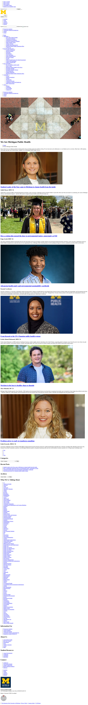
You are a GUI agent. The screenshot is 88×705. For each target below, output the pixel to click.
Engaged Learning (7, 516)
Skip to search (6, 3)
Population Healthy (10, 68)
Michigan (5, 578)
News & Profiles (7, 63)
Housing (5, 562)
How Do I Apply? (7, 641)
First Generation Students (8, 531)
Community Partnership (8, 503)
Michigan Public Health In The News (14, 67)
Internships (5, 567)
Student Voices (6, 608)
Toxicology (5, 614)
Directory (5, 667)
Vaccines (5, 618)
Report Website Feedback (8, 666)
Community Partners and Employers (11, 632)
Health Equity (6, 553)
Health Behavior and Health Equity (11, 544)
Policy (4, 589)
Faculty (7, 58)
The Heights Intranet (7, 664)
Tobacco (5, 613)
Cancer (4, 497)
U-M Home (38, 703)
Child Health (6, 499)
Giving (4, 32)
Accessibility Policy (7, 5)
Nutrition (5, 580)
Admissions (5, 36)
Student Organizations (8, 607)
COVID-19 (5, 496)
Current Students (7, 630)
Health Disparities (7, 552)
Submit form (19, 26)
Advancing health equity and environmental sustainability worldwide (25, 286)
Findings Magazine (10, 72)
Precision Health (6, 594)
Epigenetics (5, 523)
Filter (18, 461)
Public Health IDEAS (11, 56)
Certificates (5, 654)
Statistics (5, 605)
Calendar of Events (10, 81)
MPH (4, 573)
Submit (18, 9)
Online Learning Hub (10, 62)
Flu (4, 533)
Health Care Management (8, 548)
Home (4, 35)
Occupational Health (7, 583)
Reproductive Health (7, 598)
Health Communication (8, 551)
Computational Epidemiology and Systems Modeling (14, 505)
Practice (5, 593)
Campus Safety (31, 703)
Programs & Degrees (10, 38)
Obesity (5, 582)
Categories (4, 458)
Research (5, 599)
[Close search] (21, 9)
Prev (4, 450)
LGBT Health (6, 568)
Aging (4, 486)
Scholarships (6, 600)
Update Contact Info (7, 665)
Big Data (5, 492)
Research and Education (8, 48)
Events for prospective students (13, 41)
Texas (4, 612)
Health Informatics (7, 554)
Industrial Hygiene (7, 563)
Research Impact (9, 51)
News (4, 643)
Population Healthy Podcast (12, 69)
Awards (5, 491)
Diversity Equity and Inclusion (10, 515)
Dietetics (5, 510)
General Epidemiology (8, 537)
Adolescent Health (7, 484)
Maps (4, 647)
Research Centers (10, 57)
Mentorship (5, 577)
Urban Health (6, 615)
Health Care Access (7, 547)
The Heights (8, 79)
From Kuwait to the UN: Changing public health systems (20, 336)
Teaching (5, 610)
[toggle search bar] (5, 16)
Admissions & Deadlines (11, 40)
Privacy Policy (24, 703)
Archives (4, 474)
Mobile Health (6, 579)
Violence (5, 620)
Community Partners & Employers (10, 30)
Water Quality (6, 621)
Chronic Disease (6, 500)
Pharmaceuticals (6, 588)
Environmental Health (8, 518)
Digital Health (6, 511)
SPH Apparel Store (10, 83)
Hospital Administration (8, 559)
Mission (7, 86)
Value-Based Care (7, 619)
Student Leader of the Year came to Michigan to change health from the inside (28, 187)
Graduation (5, 655)
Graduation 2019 (7, 542)
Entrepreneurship (7, 517)
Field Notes (5, 528)
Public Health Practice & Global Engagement (16, 60)
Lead (4, 571)
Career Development (7, 653)
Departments (9, 53)
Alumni (5, 31)
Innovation (5, 566)
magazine (7, 644)
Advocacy (5, 485)
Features (5, 527)
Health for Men (6, 556)
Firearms (5, 530)
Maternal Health (6, 574)
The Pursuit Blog (9, 71)
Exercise (5, 525)
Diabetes (5, 508)
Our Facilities (9, 88)
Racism (5, 597)
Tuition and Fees (9, 43)
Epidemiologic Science (8, 521)
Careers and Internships (11, 61)
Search (2, 9)
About (4, 84)
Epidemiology (6, 522)
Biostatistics (5, 494)
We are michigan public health (12, 64)
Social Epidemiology (7, 603)
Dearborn (5, 506)
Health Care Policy (7, 549)
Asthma (5, 490)
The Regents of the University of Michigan (11, 703)
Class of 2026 (6, 502)
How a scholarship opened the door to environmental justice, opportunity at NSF (29, 236)
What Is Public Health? (8, 623)
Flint (4, 532)
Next (4, 455)
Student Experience (10, 77)
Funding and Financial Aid (12, 45)
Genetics (5, 538)
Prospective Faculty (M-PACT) (10, 634)
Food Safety (6, 536)
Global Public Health (7, 541)
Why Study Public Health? (12, 37)
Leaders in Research (10, 50)
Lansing (5, 569)
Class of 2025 (6, 501)
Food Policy (6, 535)
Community (5, 74)
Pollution (5, 590)
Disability (5, 512)
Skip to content (6, 1)
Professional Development (9, 595)
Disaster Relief (6, 513)
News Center (9, 66)
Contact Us (8, 47)
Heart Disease (6, 558)
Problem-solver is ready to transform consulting (17, 441)
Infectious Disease (7, 564)
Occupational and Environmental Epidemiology (13, 584)
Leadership (8, 87)
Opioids (5, 585)
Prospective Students (7, 29)
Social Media (6, 604)
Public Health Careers (11, 42)
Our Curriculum (9, 55)
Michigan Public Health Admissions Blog (15, 46)
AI (3, 482)
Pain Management (7, 587)
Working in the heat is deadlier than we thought (17, 385)
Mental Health (6, 576)
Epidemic (5, 520)
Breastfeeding (6, 495)
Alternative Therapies (8, 489)
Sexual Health (6, 602)
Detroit (4, 507)
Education (8, 52)
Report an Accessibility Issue (9, 6)
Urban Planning (6, 617)
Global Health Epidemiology (9, 539)
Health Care (6, 546)
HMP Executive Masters (8, 543)
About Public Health (7, 639)
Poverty (5, 592)
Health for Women (7, 557)
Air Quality (5, 487)
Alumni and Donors (7, 631)
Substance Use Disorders (8, 609)
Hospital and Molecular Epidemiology (11, 561)
